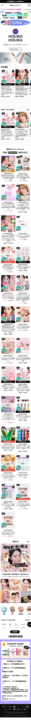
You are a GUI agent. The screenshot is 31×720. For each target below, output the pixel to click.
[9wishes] (16, 624)
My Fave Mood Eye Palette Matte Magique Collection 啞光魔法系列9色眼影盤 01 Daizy (8, 533)
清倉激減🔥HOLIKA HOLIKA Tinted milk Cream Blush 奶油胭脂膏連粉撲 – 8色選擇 (8, 387)
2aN (4, 627)
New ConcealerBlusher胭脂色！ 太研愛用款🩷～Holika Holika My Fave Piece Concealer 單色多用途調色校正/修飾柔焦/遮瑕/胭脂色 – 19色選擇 (21, 134)
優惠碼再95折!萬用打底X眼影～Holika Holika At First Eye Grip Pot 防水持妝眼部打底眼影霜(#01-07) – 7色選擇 (8, 177)
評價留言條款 (11, 713)
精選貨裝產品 (22, 681)
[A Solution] (23, 624)
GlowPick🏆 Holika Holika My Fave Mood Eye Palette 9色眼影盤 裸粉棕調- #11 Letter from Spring (8, 358)
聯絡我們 (17, 713)
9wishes (17, 627)
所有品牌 (27, 620)
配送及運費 (6, 712)
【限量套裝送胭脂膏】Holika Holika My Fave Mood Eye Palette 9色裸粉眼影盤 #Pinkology (8, 268)
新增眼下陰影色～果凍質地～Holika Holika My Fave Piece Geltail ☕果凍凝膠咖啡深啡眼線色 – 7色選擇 (23, 177)
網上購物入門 (17, 712)
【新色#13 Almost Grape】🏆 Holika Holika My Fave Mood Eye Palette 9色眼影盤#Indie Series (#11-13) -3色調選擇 (8, 296)
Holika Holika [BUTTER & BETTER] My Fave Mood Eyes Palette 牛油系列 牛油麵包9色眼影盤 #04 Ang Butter (8, 476)
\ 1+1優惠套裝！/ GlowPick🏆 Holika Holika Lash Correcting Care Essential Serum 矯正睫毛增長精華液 (8, 504)
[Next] (30, 561)
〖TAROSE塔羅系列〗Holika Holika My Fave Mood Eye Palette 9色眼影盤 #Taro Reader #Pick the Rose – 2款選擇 (8, 418)
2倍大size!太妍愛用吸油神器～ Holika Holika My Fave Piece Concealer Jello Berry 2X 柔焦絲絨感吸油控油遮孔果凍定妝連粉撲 (8, 206)
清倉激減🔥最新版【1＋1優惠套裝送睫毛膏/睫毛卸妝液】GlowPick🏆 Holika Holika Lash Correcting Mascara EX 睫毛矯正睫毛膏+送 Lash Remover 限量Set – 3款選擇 (22, 91)
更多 (28, 109)
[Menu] (2, 5)
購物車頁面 (13, 689)
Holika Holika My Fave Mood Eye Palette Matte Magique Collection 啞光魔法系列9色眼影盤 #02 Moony (23, 504)
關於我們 (21, 713)
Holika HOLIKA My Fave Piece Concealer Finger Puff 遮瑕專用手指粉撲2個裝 (23, 236)
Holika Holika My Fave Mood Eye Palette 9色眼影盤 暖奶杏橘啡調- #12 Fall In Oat (23, 327)
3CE (10, 627)
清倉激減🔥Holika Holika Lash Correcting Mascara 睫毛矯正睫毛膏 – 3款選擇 (23, 417)
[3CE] (10, 624)
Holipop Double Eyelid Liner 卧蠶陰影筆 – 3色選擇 (23, 475)
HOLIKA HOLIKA (5, 87)
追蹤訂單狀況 (24, 712)
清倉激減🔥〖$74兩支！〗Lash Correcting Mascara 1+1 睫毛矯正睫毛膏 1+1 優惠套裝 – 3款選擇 (23, 447)
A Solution (23, 627)
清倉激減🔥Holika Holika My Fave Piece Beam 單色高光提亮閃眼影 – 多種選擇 (23, 267)
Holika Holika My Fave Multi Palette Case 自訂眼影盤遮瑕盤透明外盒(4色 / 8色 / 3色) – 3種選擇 (23, 358)
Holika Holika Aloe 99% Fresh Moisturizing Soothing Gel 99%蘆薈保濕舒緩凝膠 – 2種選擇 (8, 447)
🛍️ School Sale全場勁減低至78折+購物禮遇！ (11, 9)
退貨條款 (11, 712)
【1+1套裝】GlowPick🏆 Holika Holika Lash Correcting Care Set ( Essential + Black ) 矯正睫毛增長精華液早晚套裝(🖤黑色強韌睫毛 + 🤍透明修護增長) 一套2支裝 (23, 298)
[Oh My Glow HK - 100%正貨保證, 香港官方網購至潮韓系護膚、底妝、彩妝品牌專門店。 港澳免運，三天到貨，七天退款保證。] (15, 5)
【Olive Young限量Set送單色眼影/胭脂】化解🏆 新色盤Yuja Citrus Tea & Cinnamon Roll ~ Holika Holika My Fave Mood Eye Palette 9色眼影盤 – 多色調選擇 (8, 238)
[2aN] (3, 624)
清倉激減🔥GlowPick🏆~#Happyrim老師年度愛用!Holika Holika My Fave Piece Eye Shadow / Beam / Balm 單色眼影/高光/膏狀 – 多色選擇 (7, 91)
